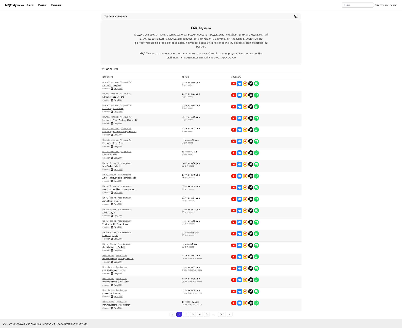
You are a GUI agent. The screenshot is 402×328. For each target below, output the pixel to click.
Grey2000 (118, 88)
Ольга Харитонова (111, 82)
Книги (30, 5)
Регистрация (381, 4)
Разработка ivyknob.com (72, 323)
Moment (117, 201)
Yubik (104, 212)
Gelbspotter (123, 281)
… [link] (214, 314)
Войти (393, 4)
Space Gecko (118, 143)
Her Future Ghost (120, 224)
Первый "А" (126, 82)
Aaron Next (107, 201)
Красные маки (124, 163)
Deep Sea (117, 85)
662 (222, 314)
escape (105, 270)
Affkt (104, 177)
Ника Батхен (108, 255)
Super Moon (118, 108)
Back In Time (118, 97)
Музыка (42, 5)
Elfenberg (106, 235)
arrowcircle (12, 323)
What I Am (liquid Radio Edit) (125, 120)
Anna (115, 154)
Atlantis (117, 166)
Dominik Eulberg (109, 258)
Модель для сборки (146, 34)
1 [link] (179, 314)
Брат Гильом (121, 255)
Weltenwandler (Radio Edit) (124, 131)
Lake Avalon (107, 166)
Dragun (112, 212)
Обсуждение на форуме (40, 323)
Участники (56, 5)
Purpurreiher (124, 304)
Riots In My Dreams (127, 189)
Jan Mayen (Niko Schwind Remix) (122, 177)
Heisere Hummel (117, 270)
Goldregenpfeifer (125, 258)
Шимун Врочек (109, 163)
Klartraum (106, 85)
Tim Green (107, 224)
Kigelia (115, 235)
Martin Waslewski (110, 189)
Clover (105, 293)
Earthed (121, 247)
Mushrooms (115, 293)
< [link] (172, 314)
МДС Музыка (14, 5)
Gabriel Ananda (109, 247)
